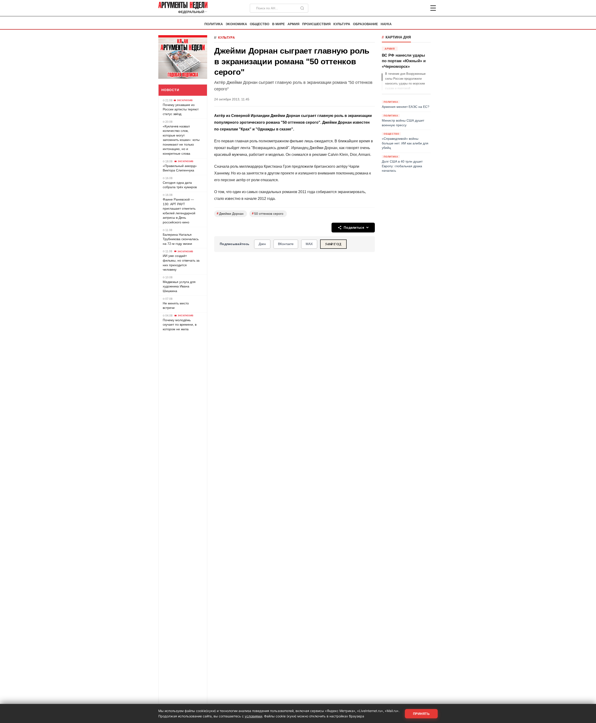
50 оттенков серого (267, 213)
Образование (365, 24)
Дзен (262, 244)
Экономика (236, 24)
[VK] (420, 8)
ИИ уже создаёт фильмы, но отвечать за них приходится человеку (181, 262)
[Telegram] (408, 8)
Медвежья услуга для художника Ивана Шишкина (179, 286)
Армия (293, 24)
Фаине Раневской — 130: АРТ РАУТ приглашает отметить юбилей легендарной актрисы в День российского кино (179, 211)
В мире (278, 24)
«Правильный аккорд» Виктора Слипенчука (180, 168)
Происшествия (316, 24)
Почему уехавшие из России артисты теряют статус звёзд (181, 109)
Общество (259, 24)
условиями (253, 716)
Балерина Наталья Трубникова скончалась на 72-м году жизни (181, 239)
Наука (386, 24)
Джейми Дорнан (230, 213)
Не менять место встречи (176, 305)
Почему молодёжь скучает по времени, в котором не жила (179, 324)
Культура (341, 24)
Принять (421, 714)
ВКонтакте (286, 244)
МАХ (309, 244)
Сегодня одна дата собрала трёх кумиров (180, 185)
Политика (213, 24)
